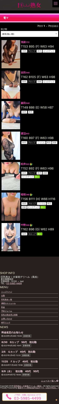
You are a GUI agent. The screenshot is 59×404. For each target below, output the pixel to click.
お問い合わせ (6, 318)
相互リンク (5, 322)
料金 (3, 307)
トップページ (6, 292)
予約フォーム (6, 311)
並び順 (4, 29)
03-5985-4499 (14, 283)
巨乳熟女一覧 (6, 299)
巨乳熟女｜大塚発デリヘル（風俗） (28, 386)
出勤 (3, 295)
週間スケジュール (8, 303)
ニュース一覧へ (48, 380)
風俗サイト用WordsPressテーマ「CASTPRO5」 (37, 388)
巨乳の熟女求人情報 (9, 315)
